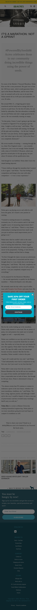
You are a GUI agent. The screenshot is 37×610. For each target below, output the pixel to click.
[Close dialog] (32, 294)
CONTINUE (18, 312)
